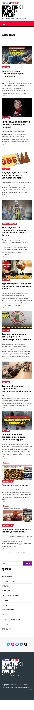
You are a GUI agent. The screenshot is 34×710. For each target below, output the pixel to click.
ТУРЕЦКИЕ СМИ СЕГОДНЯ (9, 223)
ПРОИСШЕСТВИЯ (8, 610)
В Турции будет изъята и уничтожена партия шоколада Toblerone (14, 175)
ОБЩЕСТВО (6, 67)
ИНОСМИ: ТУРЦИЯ (7, 481)
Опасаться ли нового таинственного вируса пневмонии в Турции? (13, 437)
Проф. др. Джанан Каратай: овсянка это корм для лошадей (16, 124)
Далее (23, 553)
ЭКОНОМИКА (6, 629)
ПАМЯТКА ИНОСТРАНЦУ (10, 595)
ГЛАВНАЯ (29, 690)
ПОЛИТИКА (6, 605)
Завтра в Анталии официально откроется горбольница (14, 74)
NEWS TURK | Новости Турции (12, 11)
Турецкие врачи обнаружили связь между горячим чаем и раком (17, 286)
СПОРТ (4, 615)
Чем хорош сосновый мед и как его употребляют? (16, 530)
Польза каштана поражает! (16, 485)
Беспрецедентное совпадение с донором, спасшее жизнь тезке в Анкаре (14, 231)
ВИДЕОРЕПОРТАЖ (8, 576)
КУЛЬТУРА (5, 586)
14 (18, 553)
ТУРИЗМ (5, 624)
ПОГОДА (5, 600)
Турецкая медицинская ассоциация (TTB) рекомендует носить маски (16, 337)
